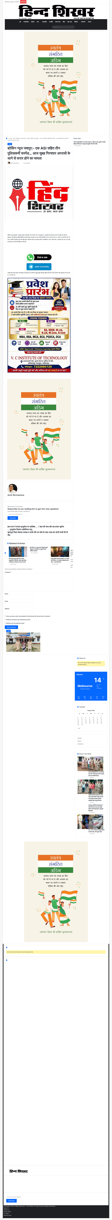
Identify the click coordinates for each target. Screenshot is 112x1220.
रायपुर (7, 1083)
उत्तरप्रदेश (8, 1011)
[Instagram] (103, 1217)
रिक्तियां (76, 21)
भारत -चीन (8, 1000)
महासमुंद (8, 1081)
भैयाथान (7, 1113)
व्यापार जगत (57, 21)
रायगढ (7, 1064)
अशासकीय (8, 1138)
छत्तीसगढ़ (8, 1016)
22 (101, 721)
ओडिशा (7, 1013)
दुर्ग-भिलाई (8, 1020)
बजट (7, 997)
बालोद (7, 1023)
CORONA (8, 966)
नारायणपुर (8, 1039)
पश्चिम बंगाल (8, 1122)
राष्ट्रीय (32, 21)
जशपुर (9, 144)
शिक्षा (64, 21)
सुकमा (7, 1048)
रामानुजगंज (8, 1067)
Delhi (7, 972)
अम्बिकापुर (8, 1088)
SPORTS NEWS (10, 991)
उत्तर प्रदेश (8, 981)
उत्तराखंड (8, 984)
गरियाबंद (8, 1072)
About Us (6, 1208)
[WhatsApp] (102, 1217)
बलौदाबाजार (8, 1078)
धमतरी (7, 1075)
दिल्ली (7, 1119)
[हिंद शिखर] (56, 11)
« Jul (79, 728)
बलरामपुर (8, 1100)
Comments (80, 744)
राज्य (38, 21)
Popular (80, 738)
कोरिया (7, 1094)
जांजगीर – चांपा (9, 1056)
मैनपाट (7, 1103)
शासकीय (8, 1141)
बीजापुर (7, 1045)
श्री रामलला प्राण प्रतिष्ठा (11, 1153)
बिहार (7, 1125)
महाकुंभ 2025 (9, 1003)
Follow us (11, 947)
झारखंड (7, 1116)
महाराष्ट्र (8, 1131)
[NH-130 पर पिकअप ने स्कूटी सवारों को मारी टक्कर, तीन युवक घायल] (90, 822)
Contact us (6, 1210)
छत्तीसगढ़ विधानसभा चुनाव (11, 994)
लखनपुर (8, 1106)
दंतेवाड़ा (7, 1036)
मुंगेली (7, 1061)
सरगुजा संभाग (9, 1086)
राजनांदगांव (8, 1029)
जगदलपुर (8, 1033)
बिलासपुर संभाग (9, 1051)
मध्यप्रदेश (8, 1128)
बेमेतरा (7, 1026)
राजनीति (51, 21)
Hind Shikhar (29, 1206)
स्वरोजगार (83, 21)
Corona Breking (10, 969)
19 (89, 721)
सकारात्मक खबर (9, 1156)
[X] (106, 1217)
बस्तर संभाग (8, 1032)
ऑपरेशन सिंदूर (9, 987)
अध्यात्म (89, 21)
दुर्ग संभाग (8, 1018)
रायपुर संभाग (8, 1070)
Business (8, 963)
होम (20, 21)
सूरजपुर (7, 1111)
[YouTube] (105, 1217)
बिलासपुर (8, 1058)
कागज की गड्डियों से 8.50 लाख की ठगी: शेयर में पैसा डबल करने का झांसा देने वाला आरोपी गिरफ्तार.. (96, 773)
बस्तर (7, 1042)
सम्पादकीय (44, 21)
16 (78, 721)
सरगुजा (7, 1108)
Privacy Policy (7, 1211)
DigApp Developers (50, 1206)
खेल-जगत (69, 21)
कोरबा (7, 1053)
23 (78, 723)
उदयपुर (7, 1091)
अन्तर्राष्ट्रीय (26, 21)
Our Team (6, 1213)
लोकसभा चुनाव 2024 (10, 1144)
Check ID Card (7, 1215)
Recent (79, 741)
